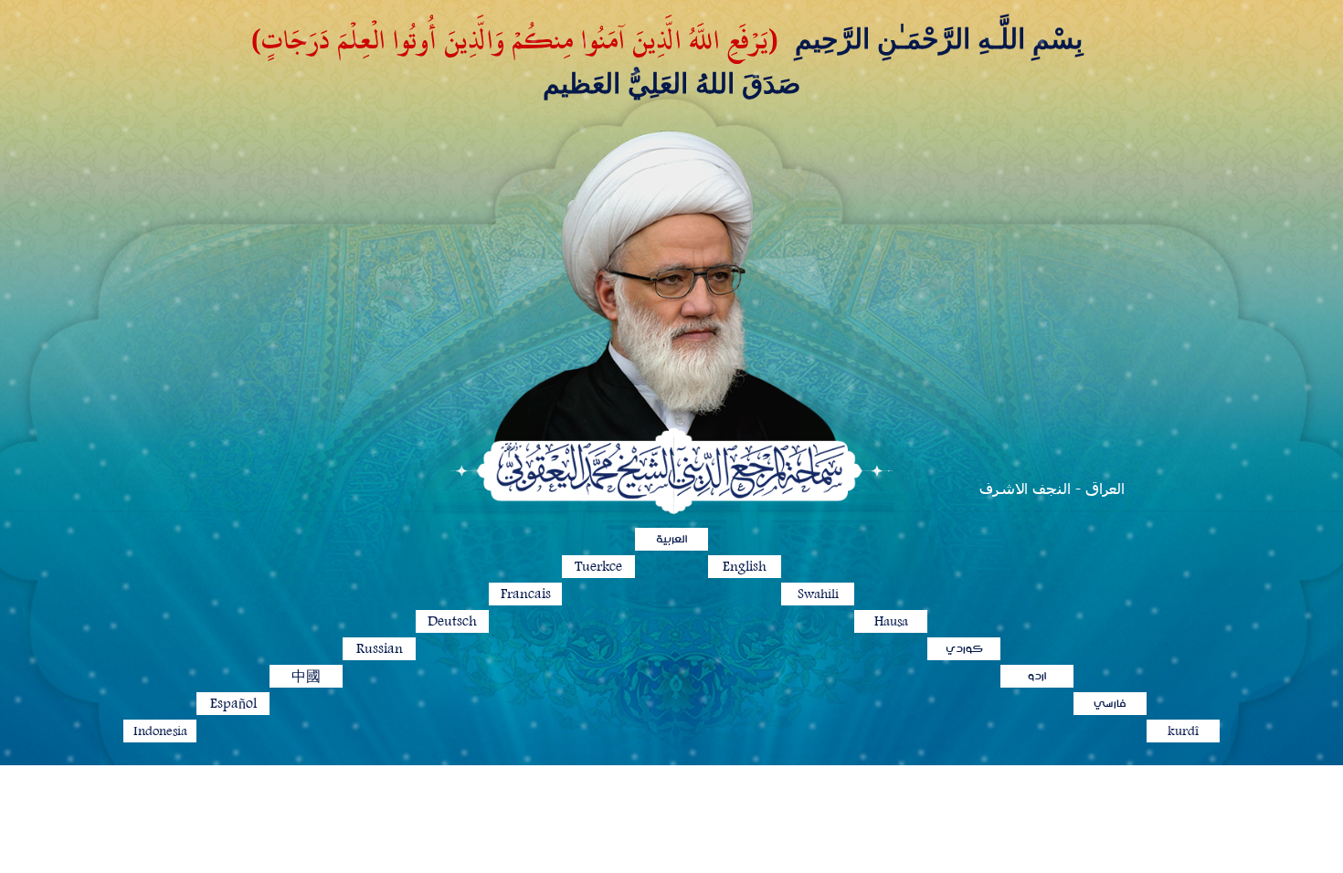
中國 (306, 676)
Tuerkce (598, 566)
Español (233, 703)
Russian (379, 648)
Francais (526, 594)
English (745, 566)
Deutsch (452, 621)
